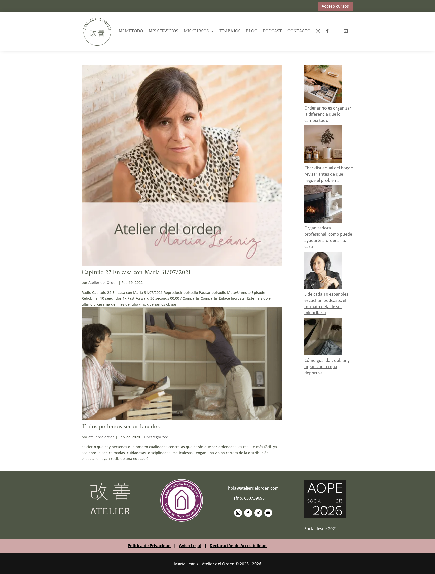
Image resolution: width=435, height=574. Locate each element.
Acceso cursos (335, 6)
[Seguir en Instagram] (238, 513)
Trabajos (229, 31)
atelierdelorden (101, 437)
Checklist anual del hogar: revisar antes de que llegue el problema (328, 174)
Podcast (272, 31)
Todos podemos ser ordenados (121, 426)
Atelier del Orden (103, 282)
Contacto (298, 31)
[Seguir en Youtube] (268, 513)
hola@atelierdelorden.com (253, 488)
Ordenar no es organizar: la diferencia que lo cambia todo (328, 114)
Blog (251, 31)
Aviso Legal (190, 545)
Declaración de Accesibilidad (238, 545)
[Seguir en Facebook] (248, 513)
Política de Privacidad (149, 545)
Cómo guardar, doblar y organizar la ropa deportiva (327, 366)
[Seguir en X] (258, 513)
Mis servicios (163, 31)
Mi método (131, 31)
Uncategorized (156, 437)
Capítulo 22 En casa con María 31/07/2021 (136, 272)
